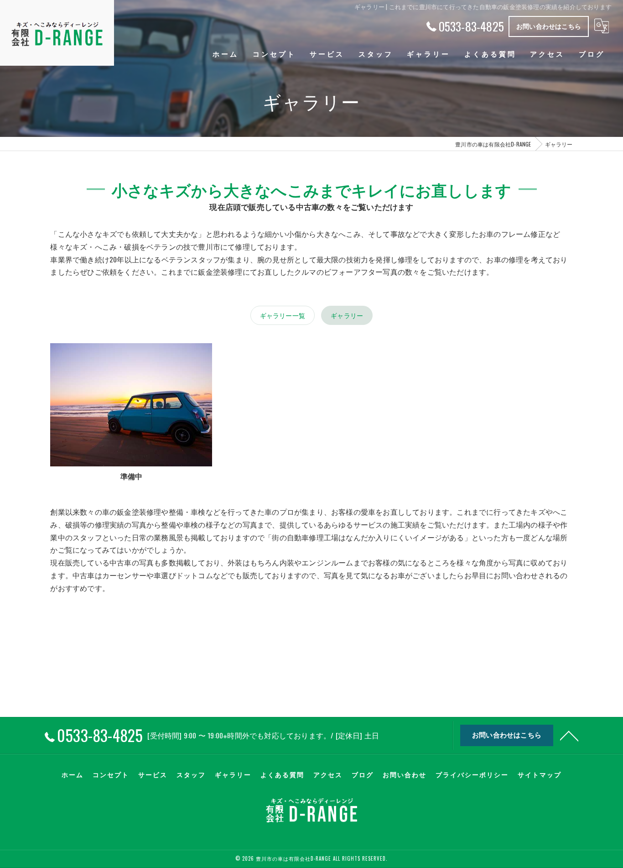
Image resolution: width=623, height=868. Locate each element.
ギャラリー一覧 (282, 315)
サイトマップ (539, 774)
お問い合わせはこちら (548, 26)
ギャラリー (347, 315)
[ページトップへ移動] (569, 735)
